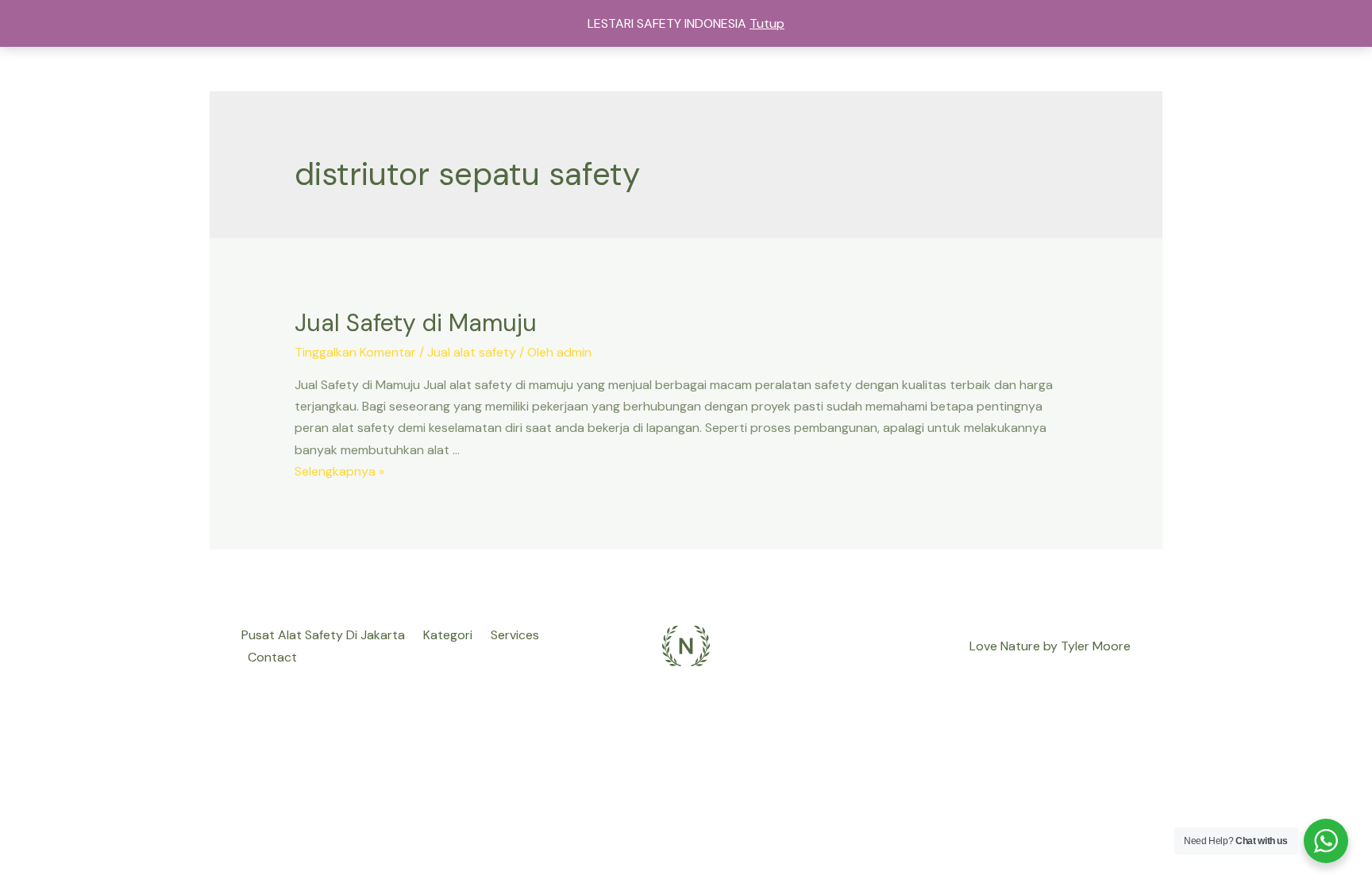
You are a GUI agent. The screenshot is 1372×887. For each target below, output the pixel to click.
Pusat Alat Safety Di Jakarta (323, 635)
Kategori (447, 635)
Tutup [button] (767, 23)
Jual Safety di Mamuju (416, 322)
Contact (272, 657)
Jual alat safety (471, 352)
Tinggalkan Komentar (355, 352)
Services (515, 635)
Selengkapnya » (339, 471)
